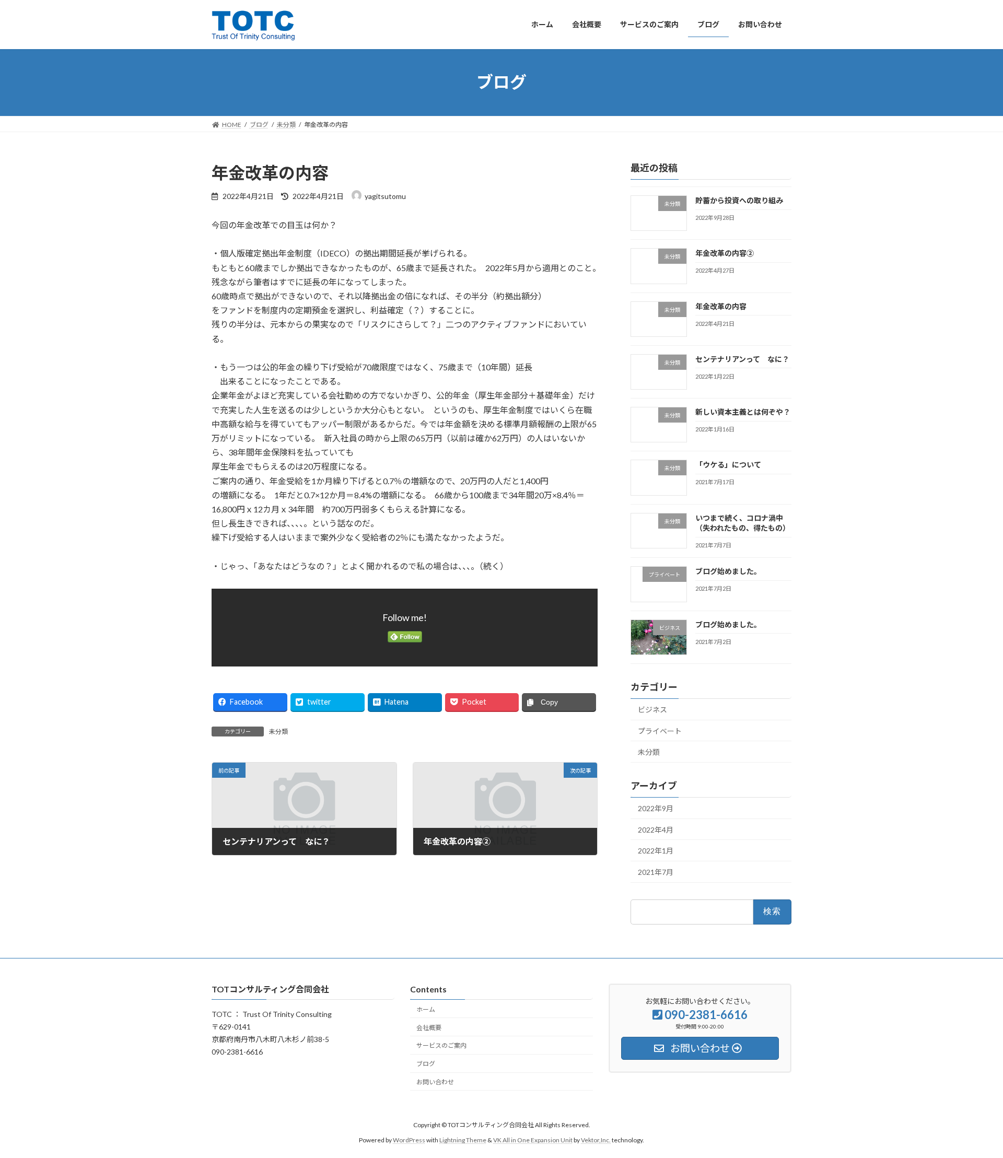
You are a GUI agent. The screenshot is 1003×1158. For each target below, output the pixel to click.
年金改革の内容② (724, 253)
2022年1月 (655, 850)
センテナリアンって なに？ (742, 358)
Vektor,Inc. (596, 1139)
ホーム (425, 1009)
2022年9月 (655, 808)
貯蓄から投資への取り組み (739, 200)
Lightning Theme (462, 1139)
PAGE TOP (970, 1114)
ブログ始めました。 (728, 571)
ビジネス (652, 709)
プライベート (660, 730)
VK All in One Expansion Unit (533, 1139)
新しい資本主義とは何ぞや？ (742, 411)
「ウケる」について (728, 464)
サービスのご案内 (441, 1045)
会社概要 (428, 1027)
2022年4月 (655, 829)
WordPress (409, 1139)
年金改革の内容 (721, 305)
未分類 (278, 731)
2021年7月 (655, 871)
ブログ (425, 1064)
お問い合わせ (435, 1082)
